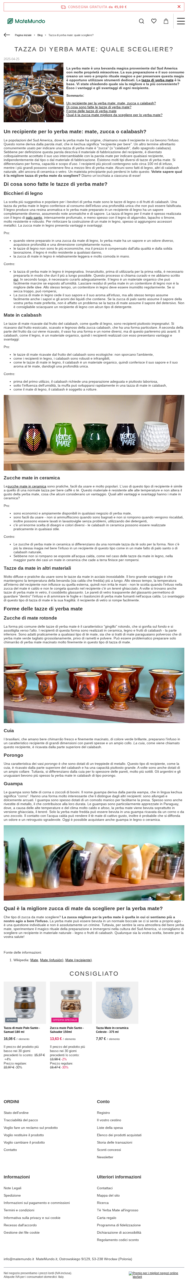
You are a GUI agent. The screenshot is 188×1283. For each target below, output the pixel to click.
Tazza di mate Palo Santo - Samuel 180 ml (22, 1030)
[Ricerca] (141, 21)
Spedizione (12, 1195)
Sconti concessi (109, 1150)
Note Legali (12, 1188)
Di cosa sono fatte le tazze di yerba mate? (98, 107)
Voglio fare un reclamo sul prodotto (31, 1128)
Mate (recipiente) (78, 960)
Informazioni (17, 1177)
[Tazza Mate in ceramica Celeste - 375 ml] (117, 1003)
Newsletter (105, 1157)
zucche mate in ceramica (27, 486)
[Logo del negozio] (26, 21)
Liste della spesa (110, 1128)
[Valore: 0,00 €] (166, 21)
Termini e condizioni (19, 1210)
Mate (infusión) (51, 960)
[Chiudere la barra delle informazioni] (179, 7)
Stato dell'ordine (16, 1113)
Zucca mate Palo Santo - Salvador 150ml (67, 1030)
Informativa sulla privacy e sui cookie (32, 1218)
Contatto (10, 1150)
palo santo (34, 217)
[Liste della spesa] (154, 21)
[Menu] (180, 21)
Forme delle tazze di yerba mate (91, 111)
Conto (103, 1101)
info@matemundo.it (19, 1259)
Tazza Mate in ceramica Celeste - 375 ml (112, 1030)
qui (15, 279)
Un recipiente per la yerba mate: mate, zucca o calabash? (111, 103)
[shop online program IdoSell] (156, 1275)
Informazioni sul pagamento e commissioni (37, 1203)
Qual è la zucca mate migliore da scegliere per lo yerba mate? (114, 115)
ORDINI (11, 1101)
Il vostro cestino (109, 1120)
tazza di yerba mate (157, 80)
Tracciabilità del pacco (21, 1120)
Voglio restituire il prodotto (24, 1135)
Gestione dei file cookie (22, 1232)
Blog (40, 35)
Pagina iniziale (23, 35)
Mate (34, 960)
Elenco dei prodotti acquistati (119, 1135)
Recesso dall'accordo (20, 1225)
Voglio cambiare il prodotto (24, 1142)
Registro (103, 1113)
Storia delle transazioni (114, 1142)
